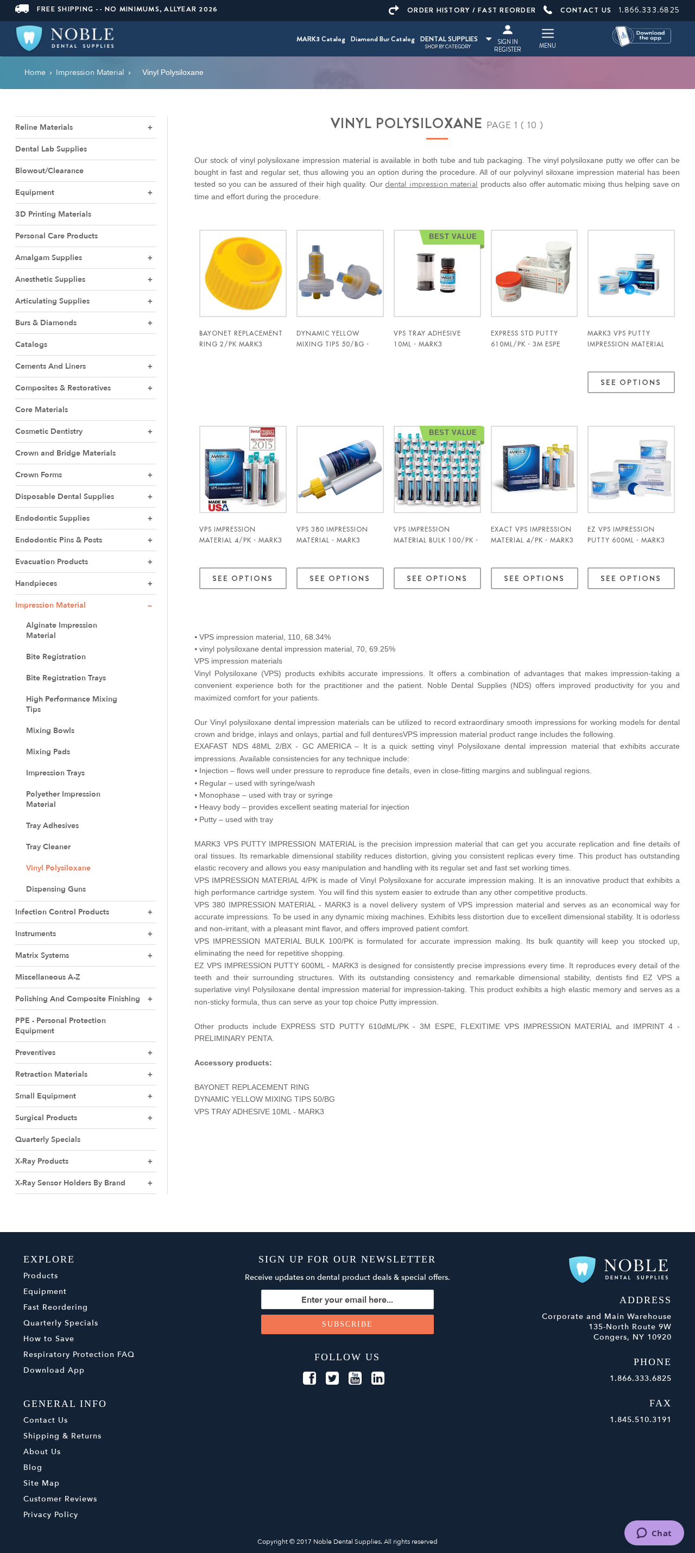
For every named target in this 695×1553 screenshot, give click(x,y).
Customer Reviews (60, 1499)
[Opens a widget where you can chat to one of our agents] (654, 1534)
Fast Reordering (55, 1307)
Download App (54, 1370)
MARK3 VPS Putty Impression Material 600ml (626, 344)
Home (35, 72)
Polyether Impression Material (63, 799)
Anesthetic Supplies (50, 279)
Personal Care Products (56, 236)
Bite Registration (56, 657)
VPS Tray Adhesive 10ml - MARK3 (427, 339)
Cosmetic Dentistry (49, 431)
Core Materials (41, 410)
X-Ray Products (41, 1161)
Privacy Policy (50, 1515)
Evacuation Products (51, 562)
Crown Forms (38, 475)
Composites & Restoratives (63, 388)
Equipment (34, 192)
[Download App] (642, 35)
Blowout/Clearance (49, 171)
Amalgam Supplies (48, 257)
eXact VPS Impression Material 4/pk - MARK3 (532, 535)
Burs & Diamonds (46, 323)
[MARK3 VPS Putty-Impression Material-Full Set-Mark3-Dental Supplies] (631, 273)
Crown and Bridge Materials (65, 453)
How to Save (48, 1339)
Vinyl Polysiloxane (58, 868)
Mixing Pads (48, 752)
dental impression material (431, 184)
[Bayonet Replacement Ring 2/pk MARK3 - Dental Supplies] (243, 273)
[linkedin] (377, 1378)
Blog (32, 1467)
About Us (42, 1452)
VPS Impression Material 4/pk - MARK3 (240, 535)
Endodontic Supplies (52, 518)
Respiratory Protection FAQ (79, 1354)
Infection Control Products (62, 912)
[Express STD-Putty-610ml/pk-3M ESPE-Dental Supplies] (534, 273)
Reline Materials (44, 127)
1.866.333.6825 (649, 10)
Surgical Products (46, 1118)
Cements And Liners (50, 366)
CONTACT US (586, 10)
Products (40, 1276)
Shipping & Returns (62, 1436)
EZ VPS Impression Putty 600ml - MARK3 (626, 535)
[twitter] (332, 1378)
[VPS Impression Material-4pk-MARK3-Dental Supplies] (243, 469)
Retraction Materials (51, 1074)
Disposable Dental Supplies (64, 496)
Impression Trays (55, 773)
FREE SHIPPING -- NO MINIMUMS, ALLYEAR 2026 (127, 9)
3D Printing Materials (53, 214)
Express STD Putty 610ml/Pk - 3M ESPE (525, 339)
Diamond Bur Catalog (383, 39)
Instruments (35, 934)
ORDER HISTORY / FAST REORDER (471, 10)
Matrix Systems (42, 955)
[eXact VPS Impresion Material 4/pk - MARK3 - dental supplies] (534, 469)
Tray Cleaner (48, 847)
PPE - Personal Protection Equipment (60, 1025)
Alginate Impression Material (61, 630)
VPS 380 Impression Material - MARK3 (332, 535)
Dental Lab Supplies (51, 149)
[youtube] (355, 1378)
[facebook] (309, 1378)
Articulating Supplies (52, 301)
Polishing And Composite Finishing (77, 999)
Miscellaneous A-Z (47, 977)
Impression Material (50, 605)
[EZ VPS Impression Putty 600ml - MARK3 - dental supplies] (631, 469)
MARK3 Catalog (320, 39)
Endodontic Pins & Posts (58, 540)
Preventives (35, 1052)
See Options (631, 382)
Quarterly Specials (47, 1139)
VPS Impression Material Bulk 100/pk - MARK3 (436, 540)
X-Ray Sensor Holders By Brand (70, 1183)
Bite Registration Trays (66, 678)
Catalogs (31, 344)
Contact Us (45, 1420)
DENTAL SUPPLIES (449, 39)
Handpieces (36, 583)
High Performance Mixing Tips (71, 704)
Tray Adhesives (52, 825)
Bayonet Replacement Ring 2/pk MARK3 (241, 339)
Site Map (41, 1483)
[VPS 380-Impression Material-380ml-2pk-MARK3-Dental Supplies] (340, 469)
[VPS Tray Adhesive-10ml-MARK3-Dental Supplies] (437, 273)
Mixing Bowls (50, 730)
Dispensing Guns (56, 889)
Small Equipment (45, 1096)
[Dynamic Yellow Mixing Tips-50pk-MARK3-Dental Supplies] (340, 273)
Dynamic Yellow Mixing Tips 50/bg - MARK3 (332, 344)
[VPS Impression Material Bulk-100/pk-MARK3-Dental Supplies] (437, 469)
